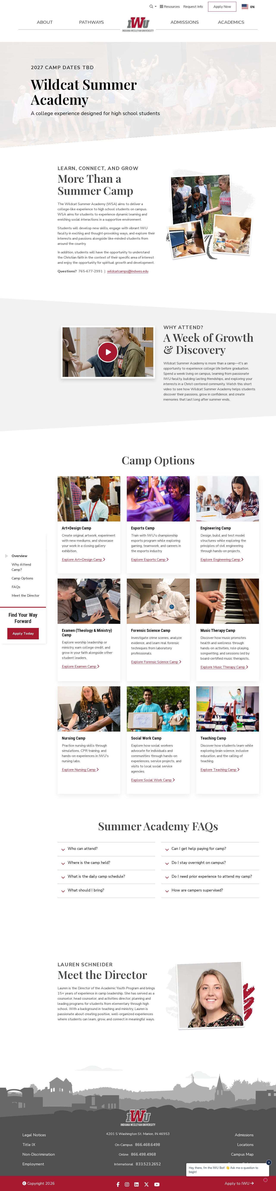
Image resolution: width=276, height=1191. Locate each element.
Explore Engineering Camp (221, 559)
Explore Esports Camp (148, 559)
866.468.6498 (147, 1144)
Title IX (28, 1144)
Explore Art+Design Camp (82, 559)
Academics (231, 22)
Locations (245, 1144)
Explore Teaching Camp (219, 769)
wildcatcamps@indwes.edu (127, 271)
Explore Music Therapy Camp (223, 667)
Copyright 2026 (40, 1183)
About (45, 22)
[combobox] (248, 6)
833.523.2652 (148, 1164)
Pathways (91, 22)
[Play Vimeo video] (108, 352)
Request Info (193, 6)
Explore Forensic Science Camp (155, 662)
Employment (33, 1164)
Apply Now (222, 6)
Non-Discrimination (38, 1154)
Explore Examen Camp (79, 666)
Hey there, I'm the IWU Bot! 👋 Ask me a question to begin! (223, 1169)
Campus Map (242, 1154)
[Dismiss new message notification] (269, 1162)
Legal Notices (34, 1135)
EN (252, 7)
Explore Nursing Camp (79, 769)
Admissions (185, 22)
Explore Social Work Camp (151, 780)
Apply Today (23, 633)
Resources (171, 6)
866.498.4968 (143, 1154)
